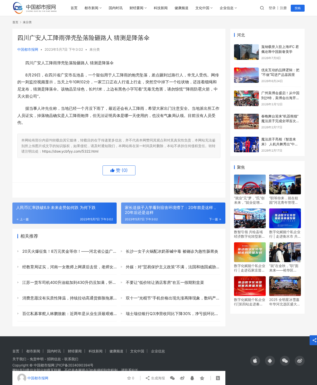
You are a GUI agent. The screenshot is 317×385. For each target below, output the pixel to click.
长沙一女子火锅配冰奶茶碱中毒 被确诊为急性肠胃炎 (171, 251)
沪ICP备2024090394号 (74, 365)
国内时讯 (116, 8)
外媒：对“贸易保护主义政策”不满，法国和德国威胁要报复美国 (172, 266)
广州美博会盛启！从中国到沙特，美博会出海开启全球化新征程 (280, 98)
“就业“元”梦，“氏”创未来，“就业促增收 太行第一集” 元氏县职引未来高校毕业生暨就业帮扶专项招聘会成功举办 (249, 200)
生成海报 (157, 378)
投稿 (298, 8)
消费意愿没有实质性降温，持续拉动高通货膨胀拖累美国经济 (69, 297)
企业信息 (227, 8)
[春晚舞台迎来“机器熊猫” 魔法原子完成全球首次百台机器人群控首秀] (246, 121)
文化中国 (202, 8)
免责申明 (37, 359)
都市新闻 (91, 8)
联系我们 (71, 359)
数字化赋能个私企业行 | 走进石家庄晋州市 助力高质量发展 (249, 268)
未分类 (94, 49)
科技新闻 (161, 8)
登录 (272, 8)
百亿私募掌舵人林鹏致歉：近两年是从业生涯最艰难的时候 (69, 313)
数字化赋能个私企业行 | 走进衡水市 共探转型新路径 (284, 234)
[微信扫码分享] (172, 378)
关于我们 (19, 359)
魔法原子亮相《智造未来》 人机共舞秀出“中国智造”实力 (279, 144)
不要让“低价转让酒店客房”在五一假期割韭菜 (164, 282)
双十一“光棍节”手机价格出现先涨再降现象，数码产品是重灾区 (172, 297)
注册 (283, 8)
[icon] (255, 361)
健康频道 (181, 8)
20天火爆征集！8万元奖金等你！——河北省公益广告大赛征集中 (69, 251)
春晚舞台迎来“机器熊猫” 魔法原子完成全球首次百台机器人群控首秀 (280, 121)
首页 (74, 8)
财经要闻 (136, 8)
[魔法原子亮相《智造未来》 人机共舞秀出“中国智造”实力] (246, 144)
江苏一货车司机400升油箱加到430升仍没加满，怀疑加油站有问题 (69, 282)
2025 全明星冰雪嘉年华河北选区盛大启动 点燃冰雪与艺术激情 (284, 301)
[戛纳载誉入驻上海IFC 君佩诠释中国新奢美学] (246, 52)
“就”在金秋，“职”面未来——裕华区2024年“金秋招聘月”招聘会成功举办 (285, 268)
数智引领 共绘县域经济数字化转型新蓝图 (249, 234)
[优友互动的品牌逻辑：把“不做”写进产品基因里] (246, 75)
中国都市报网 (27, 49)
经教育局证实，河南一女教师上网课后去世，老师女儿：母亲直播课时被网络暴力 (69, 266)
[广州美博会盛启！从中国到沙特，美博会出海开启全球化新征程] (246, 98)
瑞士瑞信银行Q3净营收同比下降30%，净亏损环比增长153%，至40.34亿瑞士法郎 (172, 313)
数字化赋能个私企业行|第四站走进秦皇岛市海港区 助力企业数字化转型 (249, 301)
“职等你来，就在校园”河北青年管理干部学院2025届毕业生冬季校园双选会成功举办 (284, 200)
